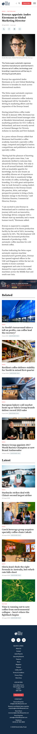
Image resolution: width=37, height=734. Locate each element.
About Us (18, 648)
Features (18, 659)
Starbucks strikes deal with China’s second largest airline (17, 494)
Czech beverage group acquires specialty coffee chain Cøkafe (18, 531)
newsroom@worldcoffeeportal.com (18, 713)
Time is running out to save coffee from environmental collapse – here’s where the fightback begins (16, 610)
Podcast (18, 667)
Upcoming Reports (18, 656)
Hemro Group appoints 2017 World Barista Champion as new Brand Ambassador (18, 447)
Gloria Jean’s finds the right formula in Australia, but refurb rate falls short (18, 569)
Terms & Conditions (18, 672)
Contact (18, 651)
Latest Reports (19, 654)
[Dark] (16, 3)
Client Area (18, 678)
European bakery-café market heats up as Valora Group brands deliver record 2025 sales (18, 407)
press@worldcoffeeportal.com (18, 717)
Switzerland (11, 11)
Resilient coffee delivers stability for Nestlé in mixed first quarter (18, 369)
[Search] (19, 3)
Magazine (18, 664)
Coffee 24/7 (18, 670)
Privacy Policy (18, 675)
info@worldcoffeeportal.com (18, 703)
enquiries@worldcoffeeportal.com (18, 708)
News (3, 11)
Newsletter (18, 695)
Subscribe (26, 3)
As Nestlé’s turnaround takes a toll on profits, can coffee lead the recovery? (17, 330)
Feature (4, 604)
